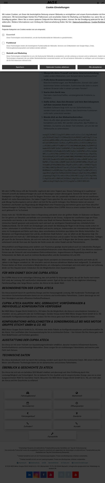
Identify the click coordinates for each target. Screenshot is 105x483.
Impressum (6, 26)
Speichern (20, 67)
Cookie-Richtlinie (98, 22)
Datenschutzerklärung (81, 22)
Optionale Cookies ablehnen (57, 67)
